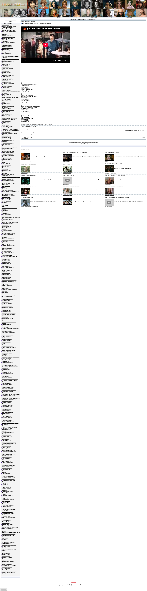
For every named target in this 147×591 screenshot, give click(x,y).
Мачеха (4, 271)
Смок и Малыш (5, 458)
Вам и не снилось (6, 100)
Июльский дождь (6, 214)
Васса (3, 102)
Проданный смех (6, 408)
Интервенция (5, 210)
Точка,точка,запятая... (7, 495)
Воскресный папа (6, 121)
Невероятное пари (6, 308)
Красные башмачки (6, 248)
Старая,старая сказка (7, 466)
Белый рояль (5, 71)
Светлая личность (6, 436)
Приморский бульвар (7, 401)
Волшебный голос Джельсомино (9, 118)
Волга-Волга (5, 116)
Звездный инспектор (7, 194)
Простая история (6, 409)
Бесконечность (5, 73)
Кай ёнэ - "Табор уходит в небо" (69, 196)
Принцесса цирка (6, 402)
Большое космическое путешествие (10, 89)
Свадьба (4, 431)
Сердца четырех (6, 444)
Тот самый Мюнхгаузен (7, 492)
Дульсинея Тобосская (7, 159)
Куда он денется (6, 251)
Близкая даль (5, 80)
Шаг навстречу (5, 553)
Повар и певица (5, 369)
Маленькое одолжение (7, 267)
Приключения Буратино (7, 391)
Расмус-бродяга (5, 416)
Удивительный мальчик (7, 513)
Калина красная (5, 220)
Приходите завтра (6, 403)
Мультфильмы (5, 25)
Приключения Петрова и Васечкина (10, 398)
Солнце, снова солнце (7, 462)
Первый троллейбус (6, 359)
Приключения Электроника (8, 399)
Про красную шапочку (7, 405)
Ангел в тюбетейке (6, 46)
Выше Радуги (5, 125)
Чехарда (4, 550)
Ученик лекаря (5, 523)
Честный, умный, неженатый (8, 549)
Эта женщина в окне (6, 564)
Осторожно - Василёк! (7, 346)
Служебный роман (6, 455)
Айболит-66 (4, 39)
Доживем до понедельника (8, 151)
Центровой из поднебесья (8, 535)
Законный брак (5, 188)
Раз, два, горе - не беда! (7, 412)
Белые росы (5, 69)
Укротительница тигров (7, 518)
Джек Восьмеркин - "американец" (9, 147)
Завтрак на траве (6, 186)
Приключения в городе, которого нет (10, 392)
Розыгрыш (4, 418)
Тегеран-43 (4, 484)
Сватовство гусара (6, 435)
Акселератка (5, 43)
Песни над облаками (6, 362)
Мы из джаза (5, 292)
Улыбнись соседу (6, 520)
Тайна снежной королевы (8, 479)
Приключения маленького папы (9, 397)
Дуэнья (3, 162)
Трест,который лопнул (7, 499)
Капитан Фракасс (6, 227)
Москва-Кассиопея (6, 285)
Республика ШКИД (6, 417)
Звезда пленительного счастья (9, 192)
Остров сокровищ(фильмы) (8, 350)
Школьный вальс (6, 556)
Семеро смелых (5, 440)
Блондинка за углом (6, 82)
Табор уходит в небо (6, 475)
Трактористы (5, 496)
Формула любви (5, 529)
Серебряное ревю (6, 446)
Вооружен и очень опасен (8, 119)
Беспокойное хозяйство (7, 75)
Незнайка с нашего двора (8, 314)
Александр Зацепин (40, 124)
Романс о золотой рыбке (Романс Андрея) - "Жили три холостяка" (117, 197)
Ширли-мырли (5, 554)
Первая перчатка (6, 358)
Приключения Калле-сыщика (8, 395)
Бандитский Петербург (7, 61)
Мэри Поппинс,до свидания (8, 293)
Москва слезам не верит (7, 286)
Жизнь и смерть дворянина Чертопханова (8, 175)
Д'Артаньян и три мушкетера (8, 133)
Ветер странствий (6, 112)
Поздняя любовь (6, 375)
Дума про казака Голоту (7, 160)
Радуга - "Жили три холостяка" (69, 175)
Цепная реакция (5, 536)
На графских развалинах (7, 295)
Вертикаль (4, 104)
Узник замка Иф (5, 516)
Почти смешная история (7, 387)
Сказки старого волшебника (8, 451)
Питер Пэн (4, 364)
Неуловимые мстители (7, 318)
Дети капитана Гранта (7, 145)
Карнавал (4, 229)
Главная (22, 21)
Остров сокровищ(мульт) (7, 348)
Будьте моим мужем (6, 94)
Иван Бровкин (5, 205)
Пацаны (4, 354)
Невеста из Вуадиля (6, 310)
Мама (3, 264)
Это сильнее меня (6, 568)
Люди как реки (5, 260)
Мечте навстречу (6, 273)
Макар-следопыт (6, 262)
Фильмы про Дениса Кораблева (9, 527)
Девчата (4, 141)
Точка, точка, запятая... (67, 161)
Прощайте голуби (6, 410)
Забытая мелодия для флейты (9, 183)
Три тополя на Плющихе (7, 505)
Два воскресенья (6, 136)
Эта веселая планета (7, 562)
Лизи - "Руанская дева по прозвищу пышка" (113, 163)
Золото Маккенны (6, 201)
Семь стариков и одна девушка (9, 443)
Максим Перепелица (6, 263)
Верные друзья (5, 103)
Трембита (4, 498)
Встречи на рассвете (7, 123)
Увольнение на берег (7, 512)
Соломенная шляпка (6, 464)
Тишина (4, 490)
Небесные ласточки (6, 307)
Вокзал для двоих (6, 115)
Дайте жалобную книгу (7, 134)
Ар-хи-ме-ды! (5, 49)
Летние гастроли (6, 253)
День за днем (5, 144)
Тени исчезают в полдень (8, 486)
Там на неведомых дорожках (8, 477)
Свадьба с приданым (7, 433)
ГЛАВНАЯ (21, 17)
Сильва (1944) (5, 447)
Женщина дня (5, 166)
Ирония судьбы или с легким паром (10, 211)
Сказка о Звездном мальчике (8, 450)
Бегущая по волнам (6, 62)
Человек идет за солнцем (8, 542)
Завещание (4, 184)
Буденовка (4, 93)
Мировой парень (5, 274)
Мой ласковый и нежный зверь (9, 280)
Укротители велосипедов (8, 517)
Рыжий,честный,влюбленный (9, 427)
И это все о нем (5, 203)
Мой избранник (5, 278)
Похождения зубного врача (8, 386)
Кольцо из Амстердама (7, 238)
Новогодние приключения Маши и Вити (11, 319)
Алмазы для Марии (6, 45)
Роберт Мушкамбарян (48, 124)
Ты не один (4, 510)
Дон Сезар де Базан (6, 154)
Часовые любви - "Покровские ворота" (28, 164)
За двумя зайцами (6, 181)
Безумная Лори (5, 67)
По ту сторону (5, 368)
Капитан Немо (5, 225)
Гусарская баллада (6, 132)
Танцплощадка (5, 481)
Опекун (3, 343)
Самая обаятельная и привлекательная (7, 429)
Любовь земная (5, 259)
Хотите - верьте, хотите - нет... (8, 534)
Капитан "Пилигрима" (7, 226)
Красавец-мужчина (6, 247)
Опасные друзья (6, 340)
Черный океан (5, 547)
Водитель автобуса (6, 114)
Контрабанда (5, 241)
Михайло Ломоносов (6, 277)
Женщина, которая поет (7, 167)
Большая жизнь (5, 84)
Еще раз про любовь (6, 165)
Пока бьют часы (5, 376)
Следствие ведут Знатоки (8, 453)
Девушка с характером (7, 140)
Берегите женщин (6, 72)
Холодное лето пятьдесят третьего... (10, 532)
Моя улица (4, 291)
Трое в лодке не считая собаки (9, 507)
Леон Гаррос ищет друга (7, 252)
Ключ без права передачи (8, 233)
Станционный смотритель (8, 465)
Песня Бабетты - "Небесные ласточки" (28, 186)
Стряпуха (4, 472)
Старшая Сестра (6, 469)
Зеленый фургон (6, 197)
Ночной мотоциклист (7, 325)
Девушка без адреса (6, 137)
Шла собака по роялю (7, 557)
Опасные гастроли (6, 339)
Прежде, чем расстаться (7, 388)
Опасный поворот (6, 342)
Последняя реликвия (7, 384)
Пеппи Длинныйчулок (7, 355)
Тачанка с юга (5, 483)
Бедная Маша (5, 64)
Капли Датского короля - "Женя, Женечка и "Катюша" (31, 151)
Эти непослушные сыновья (8, 565)
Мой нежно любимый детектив (9, 281)
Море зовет (4, 284)
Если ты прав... (5, 163)
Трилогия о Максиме (6, 506)
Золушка (4, 202)
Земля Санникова (6, 198)
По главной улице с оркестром (9, 365)
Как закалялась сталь (7, 219)
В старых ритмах (6, 99)
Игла (3, 206)
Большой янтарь (6, 90)
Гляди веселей (5, 127)
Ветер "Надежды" (6, 111)
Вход (86, 143)
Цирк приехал (5, 538)
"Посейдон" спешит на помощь (9, 380)
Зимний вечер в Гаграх (7, 199)
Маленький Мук (5, 266)
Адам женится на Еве (7, 38)
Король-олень (5, 244)
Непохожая (4, 317)
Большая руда (5, 87)
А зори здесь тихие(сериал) (8, 37)
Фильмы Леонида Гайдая (8, 28)
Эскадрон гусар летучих (7, 561)
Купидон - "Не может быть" (68, 164)
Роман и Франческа (6, 420)
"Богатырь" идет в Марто (8, 83)
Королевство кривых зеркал (8, 242)
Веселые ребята (6, 108)
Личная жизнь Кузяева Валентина (9, 256)
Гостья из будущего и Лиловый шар (10, 130)
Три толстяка (5, 503)
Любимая (4, 258)
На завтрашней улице (7, 296)
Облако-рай (4, 329)
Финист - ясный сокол (7, 528)
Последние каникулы (7, 381)
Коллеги (4, 237)
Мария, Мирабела (6, 269)
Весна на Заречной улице (8, 110)
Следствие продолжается (8, 454)
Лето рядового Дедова (7, 255)
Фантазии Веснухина (7, 524)
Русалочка (4, 424)
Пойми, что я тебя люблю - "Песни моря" (113, 152)
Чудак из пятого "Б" (6, 551)
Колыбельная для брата (7, 240)
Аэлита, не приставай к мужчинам (10, 56)
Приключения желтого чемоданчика (10, 394)
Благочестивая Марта (7, 79)
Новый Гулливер (6, 324)
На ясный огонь (5, 297)
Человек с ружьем (6, 546)
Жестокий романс (6, 170)
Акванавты (4, 41)
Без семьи (4, 65)
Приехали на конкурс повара (8, 390)
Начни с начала (5, 300)
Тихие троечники (6, 488)
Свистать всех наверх (7, 437)
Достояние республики (7, 155)
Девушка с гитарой (6, 138)
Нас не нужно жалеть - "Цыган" (27, 197)
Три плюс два (5, 502)
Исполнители (94, 17)
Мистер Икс (4, 275)
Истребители (5, 213)
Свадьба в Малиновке (7, 432)
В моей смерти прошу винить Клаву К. (10, 97)
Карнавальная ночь (6, 230)
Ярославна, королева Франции (9, 571)
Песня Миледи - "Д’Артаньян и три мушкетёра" (114, 186)
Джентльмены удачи (7, 148)
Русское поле (5, 425)
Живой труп (4, 173)
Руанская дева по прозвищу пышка (10, 423)
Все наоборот (5, 122)
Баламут (4, 57)
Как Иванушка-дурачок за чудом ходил (11, 217)
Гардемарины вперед (7, 126)
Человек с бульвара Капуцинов (9, 545)
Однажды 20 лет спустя (7, 335)
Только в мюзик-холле (7, 491)
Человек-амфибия (6, 540)
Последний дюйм (6, 383)
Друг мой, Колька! (6, 158)
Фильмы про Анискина (7, 525)
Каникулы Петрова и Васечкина (9, 222)
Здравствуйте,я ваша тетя (8, 195)
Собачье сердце (5, 461)
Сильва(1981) (5, 448)
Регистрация (82, 143)
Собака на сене (5, 459)
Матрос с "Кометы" (6, 270)
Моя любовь (5, 288)
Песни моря (4, 361)
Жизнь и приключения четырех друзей (11, 177)
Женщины (4, 169)
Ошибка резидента (6, 353)
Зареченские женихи (7, 190)
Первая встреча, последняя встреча (10, 357)
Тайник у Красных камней (8, 476)
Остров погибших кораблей (8, 347)
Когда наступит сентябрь (7, 234)
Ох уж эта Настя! (6, 351)
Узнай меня (4, 514)
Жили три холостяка (6, 179)
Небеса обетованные (7, 306)
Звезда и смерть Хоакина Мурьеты (10, 191)
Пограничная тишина (7, 373)
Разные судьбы (5, 413)
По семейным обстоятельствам (9, 366)
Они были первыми (6, 337)
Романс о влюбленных (7, 421)
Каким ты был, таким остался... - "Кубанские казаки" (115, 175)
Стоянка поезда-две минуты (8, 470)
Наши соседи (5, 302)
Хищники (4, 531)
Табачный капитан (6, 473)
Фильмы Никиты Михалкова (8, 31)
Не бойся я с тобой (6, 303)
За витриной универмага (7, 180)
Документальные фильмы (8, 572)
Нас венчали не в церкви (7, 299)
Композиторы (129, 17)
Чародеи (4, 539)
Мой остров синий (6, 282)
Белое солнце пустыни (7, 68)
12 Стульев (4, 33)
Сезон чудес (5, 439)
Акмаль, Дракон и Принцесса (8, 42)
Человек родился (6, 543)
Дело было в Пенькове (7, 143)
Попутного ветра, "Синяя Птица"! (9, 379)
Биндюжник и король (7, 78)
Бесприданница (5, 76)
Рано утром (4, 414)
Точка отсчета (5, 494)
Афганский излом (6, 53)
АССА (3, 52)
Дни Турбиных (5, 149)
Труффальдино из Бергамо (8, 509)
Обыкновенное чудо (6, 331)
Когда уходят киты (6, 236)
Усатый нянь (5, 521)
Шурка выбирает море (7, 558)
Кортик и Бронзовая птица (8, 245)
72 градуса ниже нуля (7, 35)
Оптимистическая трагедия (8, 344)
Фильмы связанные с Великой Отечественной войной (9, 27)
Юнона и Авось (5, 569)
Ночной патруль (5, 327)
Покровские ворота (6, 377)
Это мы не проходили (7, 567)
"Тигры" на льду (6, 487)
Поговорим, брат (6, 372)
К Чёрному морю (6, 216)
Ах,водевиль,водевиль (7, 54)
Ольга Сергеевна (6, 336)
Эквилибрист (5, 560)
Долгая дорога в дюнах (7, 152)
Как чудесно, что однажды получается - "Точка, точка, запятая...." (75, 152)
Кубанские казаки (6, 249)
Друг (3, 156)
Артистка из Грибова (6, 50)
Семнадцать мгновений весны (9, 442)
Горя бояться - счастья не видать (9, 129)
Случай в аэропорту (6, 457)
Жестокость (5, 171)
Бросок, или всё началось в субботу (10, 91)
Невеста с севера (6, 311)
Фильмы (58, 17)
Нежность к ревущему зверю (8, 313)
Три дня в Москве (6, 501)
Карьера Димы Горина (7, 223)
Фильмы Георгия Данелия (8, 30)
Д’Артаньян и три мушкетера (109, 195)
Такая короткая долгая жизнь (8, 480)
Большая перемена (6, 86)
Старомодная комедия (7, 468)
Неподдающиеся (6, 315)
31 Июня (4, 34)
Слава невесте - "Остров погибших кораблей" (72, 186)
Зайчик (3, 187)
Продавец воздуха (6, 406)
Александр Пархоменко (7, 48)
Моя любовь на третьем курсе (9, 289)
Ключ (3, 231)
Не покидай (4, 304)
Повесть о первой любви (7, 370)
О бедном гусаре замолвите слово (10, 328)
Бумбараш (4, 95)
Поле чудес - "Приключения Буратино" (28, 175)
